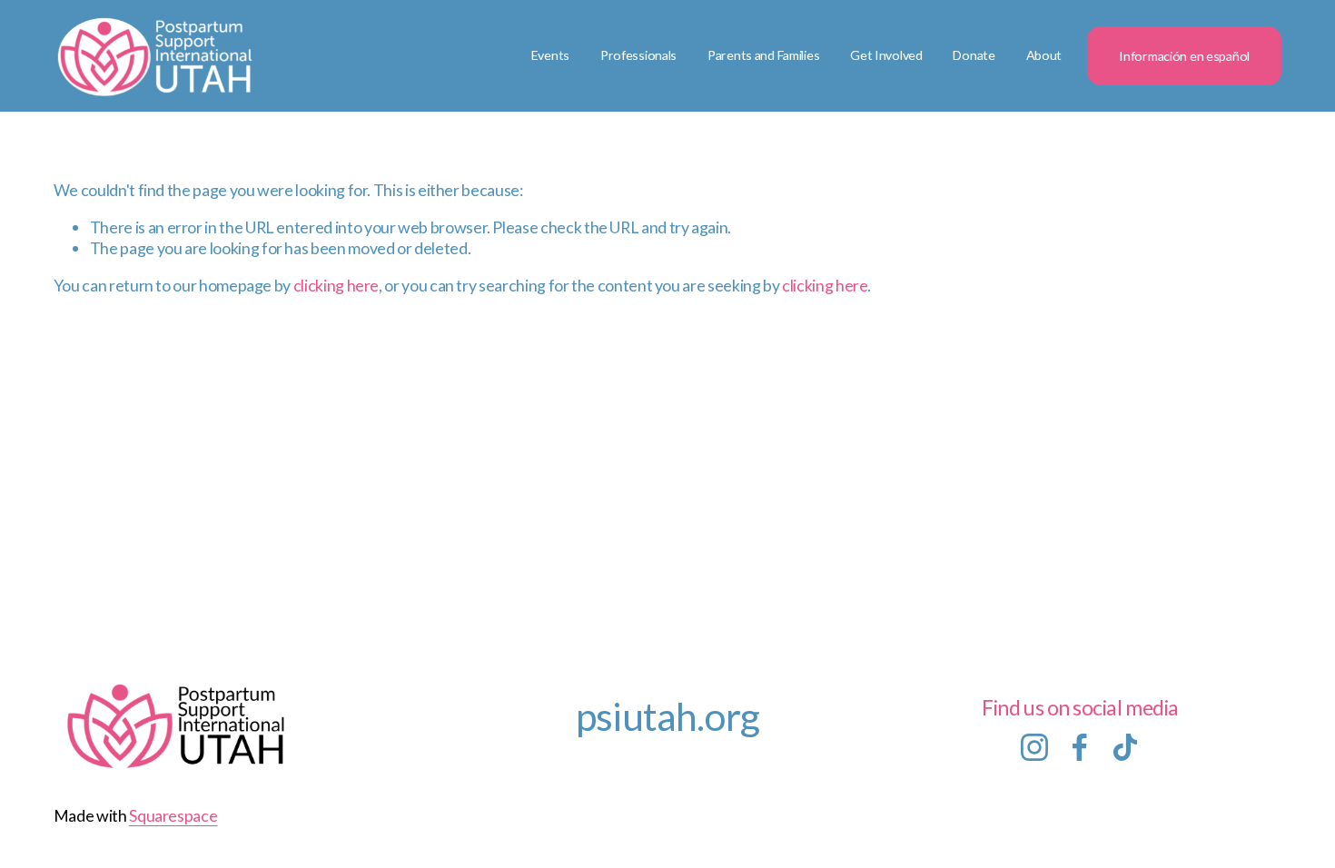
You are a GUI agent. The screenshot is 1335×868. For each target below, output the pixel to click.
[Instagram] (1034, 747)
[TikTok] (1125, 747)
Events (550, 55)
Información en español (1184, 56)
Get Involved (886, 55)
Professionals (638, 55)
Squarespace (173, 815)
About (1044, 55)
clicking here (336, 285)
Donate (973, 55)
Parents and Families (763, 55)
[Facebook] (1079, 747)
